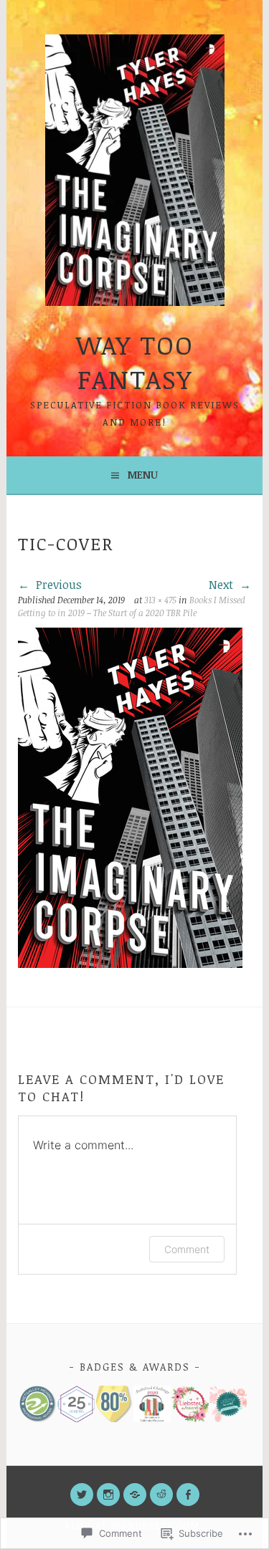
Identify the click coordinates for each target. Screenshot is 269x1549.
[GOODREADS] (134, 1494)
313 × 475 (160, 599)
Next (222, 585)
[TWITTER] (81, 1494)
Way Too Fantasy (135, 361)
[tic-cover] (130, 964)
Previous (57, 585)
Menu (143, 474)
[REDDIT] (161, 1494)
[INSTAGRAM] (108, 1494)
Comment (186, 1249)
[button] (37, 1404)
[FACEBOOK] (187, 1494)
